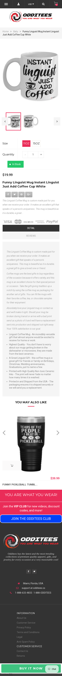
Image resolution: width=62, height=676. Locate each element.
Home (5, 31)
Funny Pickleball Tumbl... (20, 484)
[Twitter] (34, 571)
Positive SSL (6, 674)
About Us (21, 618)
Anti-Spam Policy (26, 641)
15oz (36, 143)
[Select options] (11, 465)
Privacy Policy (24, 627)
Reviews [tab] (31, 236)
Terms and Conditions (28, 632)
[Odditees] (31, 16)
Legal (19, 637)
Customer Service (26, 622)
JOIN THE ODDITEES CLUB (31, 519)
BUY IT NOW (31, 668)
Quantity (8, 154)
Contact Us (22, 651)
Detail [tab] (31, 228)
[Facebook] (28, 571)
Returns (21, 656)
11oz (26, 143)
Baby (15, 31)
